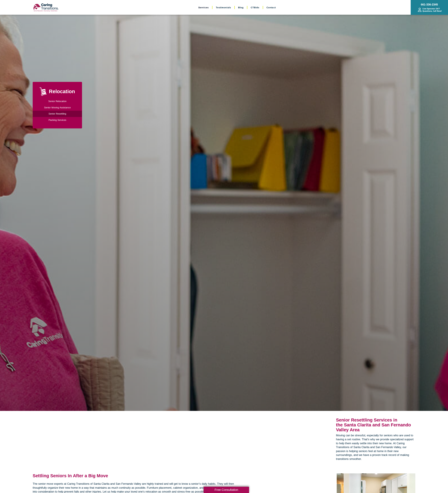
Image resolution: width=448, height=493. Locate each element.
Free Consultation (226, 489)
